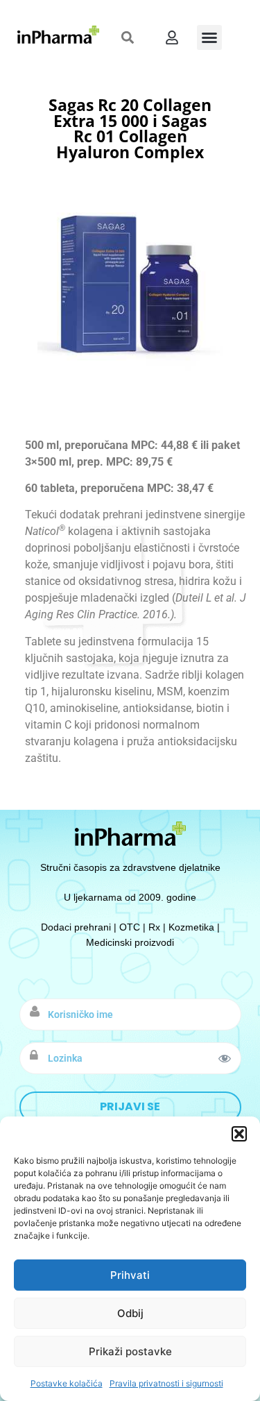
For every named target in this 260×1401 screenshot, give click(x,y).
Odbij (130, 1313)
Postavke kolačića (67, 1383)
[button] (239, 1134)
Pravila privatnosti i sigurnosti (166, 1383)
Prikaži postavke (130, 1351)
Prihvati (130, 1275)
